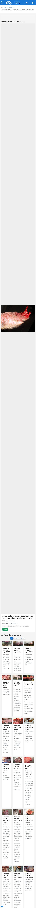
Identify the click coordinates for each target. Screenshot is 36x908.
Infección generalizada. (11, 623)
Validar (5, 629)
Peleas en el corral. (9, 621)
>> (24, 638)
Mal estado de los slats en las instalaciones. (16, 626)
